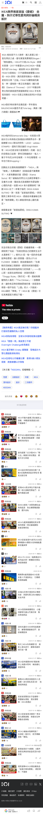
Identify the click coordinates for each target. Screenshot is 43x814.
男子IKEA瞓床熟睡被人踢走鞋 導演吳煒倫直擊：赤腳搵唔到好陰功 (29, 438)
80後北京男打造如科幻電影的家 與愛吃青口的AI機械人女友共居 (30, 595)
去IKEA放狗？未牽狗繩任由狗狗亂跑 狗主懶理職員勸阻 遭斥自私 (29, 507)
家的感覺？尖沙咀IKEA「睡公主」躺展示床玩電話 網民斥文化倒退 (29, 455)
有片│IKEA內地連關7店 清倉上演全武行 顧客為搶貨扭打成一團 (29, 647)
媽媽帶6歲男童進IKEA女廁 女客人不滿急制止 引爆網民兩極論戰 (29, 577)
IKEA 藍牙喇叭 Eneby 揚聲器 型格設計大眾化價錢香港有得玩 (21, 352)
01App (34, 791)
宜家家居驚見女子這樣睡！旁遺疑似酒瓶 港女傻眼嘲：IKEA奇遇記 (29, 699)
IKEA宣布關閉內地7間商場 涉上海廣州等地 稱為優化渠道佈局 (29, 664)
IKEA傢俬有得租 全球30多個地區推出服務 (21, 336)
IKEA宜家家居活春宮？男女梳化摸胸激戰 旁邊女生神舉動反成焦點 (29, 717)
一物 (12, 8)
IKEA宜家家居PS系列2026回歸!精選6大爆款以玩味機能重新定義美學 (30, 542)
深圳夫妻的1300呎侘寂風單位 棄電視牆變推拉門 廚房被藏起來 (29, 629)
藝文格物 (4, 8)
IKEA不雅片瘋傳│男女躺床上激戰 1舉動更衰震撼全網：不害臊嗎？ (29, 420)
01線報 (3, 791)
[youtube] (31, 784)
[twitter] (40, 784)
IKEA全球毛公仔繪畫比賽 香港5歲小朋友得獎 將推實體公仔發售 (20, 360)
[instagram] (26, 784)
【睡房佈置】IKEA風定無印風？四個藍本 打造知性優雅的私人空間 (21, 329)
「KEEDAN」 (16, 370)
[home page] (8, 2)
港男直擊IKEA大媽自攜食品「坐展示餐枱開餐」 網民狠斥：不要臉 (29, 769)
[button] (40, 48)
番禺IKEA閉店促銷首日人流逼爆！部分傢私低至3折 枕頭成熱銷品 (30, 682)
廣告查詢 (26, 791)
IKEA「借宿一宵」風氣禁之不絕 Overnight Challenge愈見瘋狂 (17, 343)
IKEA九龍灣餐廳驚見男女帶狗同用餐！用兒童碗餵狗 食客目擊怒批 (29, 525)
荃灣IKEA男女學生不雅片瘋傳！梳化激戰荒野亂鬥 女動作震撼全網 (29, 490)
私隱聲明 (21, 795)
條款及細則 (30, 795)
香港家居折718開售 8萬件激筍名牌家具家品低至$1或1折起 (29, 751)
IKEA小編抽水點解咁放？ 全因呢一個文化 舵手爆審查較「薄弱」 (29, 734)
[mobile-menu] (2, 2)
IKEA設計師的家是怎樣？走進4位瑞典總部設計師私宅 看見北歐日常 (30, 473)
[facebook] (22, 784)
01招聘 (19, 791)
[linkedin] (35, 784)
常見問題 (4, 795)
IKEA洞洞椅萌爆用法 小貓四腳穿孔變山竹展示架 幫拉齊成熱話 (29, 612)
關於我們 (11, 791)
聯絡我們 (13, 795)
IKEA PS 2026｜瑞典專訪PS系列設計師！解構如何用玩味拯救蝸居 (29, 560)
